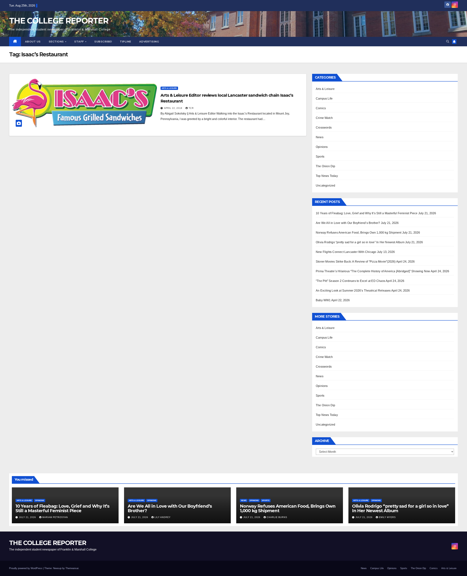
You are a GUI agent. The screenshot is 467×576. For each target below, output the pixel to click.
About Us (33, 41)
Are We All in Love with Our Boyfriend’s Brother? (348, 222)
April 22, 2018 (173, 108)
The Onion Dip (325, 166)
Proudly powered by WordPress (26, 568)
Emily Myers (387, 517)
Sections (57, 41)
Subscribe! (103, 41)
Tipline (125, 41)
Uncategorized (325, 185)
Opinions (322, 146)
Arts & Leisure (169, 88)
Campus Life (324, 98)
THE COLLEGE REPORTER (58, 21)
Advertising (149, 41)
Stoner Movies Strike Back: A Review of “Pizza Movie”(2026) (356, 261)
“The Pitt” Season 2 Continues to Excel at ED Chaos (350, 280)
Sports (320, 156)
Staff (79, 41)
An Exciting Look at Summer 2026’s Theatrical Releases (353, 290)
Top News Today (327, 175)
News (319, 137)
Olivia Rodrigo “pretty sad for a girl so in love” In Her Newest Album (360, 242)
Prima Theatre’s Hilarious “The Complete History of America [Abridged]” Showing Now (373, 271)
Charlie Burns (277, 517)
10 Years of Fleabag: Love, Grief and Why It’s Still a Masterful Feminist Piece (367, 213)
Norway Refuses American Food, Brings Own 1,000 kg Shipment (359, 232)
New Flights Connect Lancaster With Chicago (346, 251)
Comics (321, 108)
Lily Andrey (163, 517)
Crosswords (324, 127)
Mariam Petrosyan (55, 517)
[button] (447, 41)
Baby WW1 (323, 300)
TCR (191, 108)
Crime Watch (324, 117)
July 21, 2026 (28, 517)
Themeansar (71, 568)
